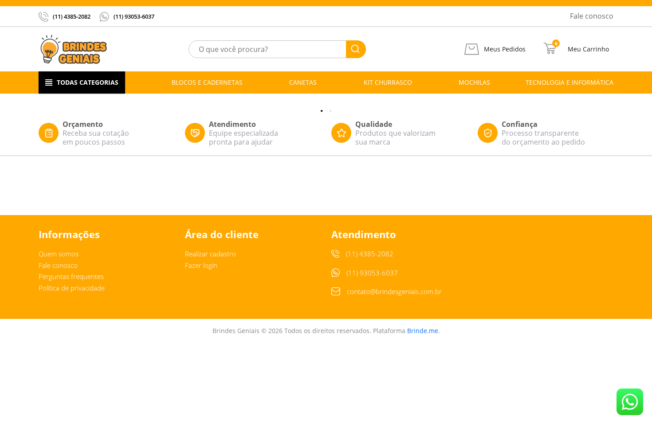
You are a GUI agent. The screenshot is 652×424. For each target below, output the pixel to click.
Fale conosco (591, 16)
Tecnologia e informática (569, 82)
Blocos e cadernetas (207, 82)
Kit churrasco (388, 82)
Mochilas (474, 82)
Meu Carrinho (588, 49)
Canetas (303, 82)
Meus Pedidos (505, 49)
